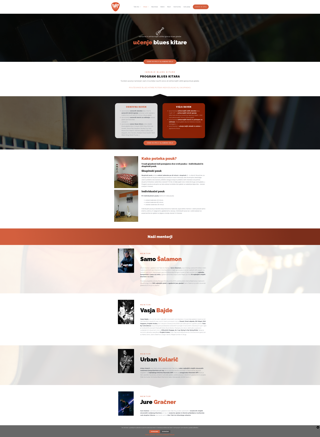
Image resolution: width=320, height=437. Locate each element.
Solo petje (187, 7)
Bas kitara (154, 7)
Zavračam (165, 431)
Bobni (162, 7)
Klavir (169, 7)
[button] (201, 6)
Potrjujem (154, 431)
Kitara (145, 7)
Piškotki (172, 434)
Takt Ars (136, 7)
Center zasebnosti (150, 434)
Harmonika (177, 7)
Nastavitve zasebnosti (162, 434)
